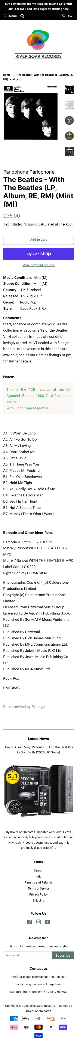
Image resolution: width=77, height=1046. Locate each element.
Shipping (31, 224)
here (58, 984)
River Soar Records (42, 1006)
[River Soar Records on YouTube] (47, 923)
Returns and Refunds (39, 882)
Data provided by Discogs (24, 707)
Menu (12, 16)
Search (38, 870)
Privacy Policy (38, 894)
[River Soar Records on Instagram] (38, 923)
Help (38, 876)
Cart (70, 16)
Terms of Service (38, 888)
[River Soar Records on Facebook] (29, 923)
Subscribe (63, 955)
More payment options (38, 265)
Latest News (38, 738)
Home (6, 75)
